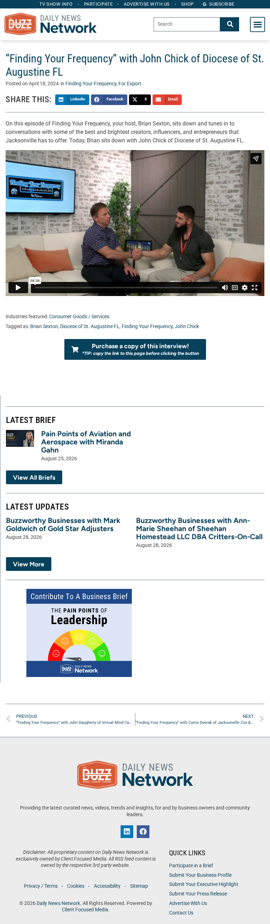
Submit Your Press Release (198, 894)
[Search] (229, 24)
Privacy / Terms (41, 886)
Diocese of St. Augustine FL (90, 326)
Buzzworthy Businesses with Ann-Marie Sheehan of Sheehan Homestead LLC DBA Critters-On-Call (199, 528)
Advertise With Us (188, 903)
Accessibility (107, 886)
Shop (187, 4)
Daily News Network (58, 903)
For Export (129, 84)
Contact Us (181, 913)
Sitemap (139, 886)
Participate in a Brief (191, 866)
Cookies (75, 886)
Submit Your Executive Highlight (203, 884)
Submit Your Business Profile (200, 875)
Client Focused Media (85, 910)
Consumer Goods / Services (79, 317)
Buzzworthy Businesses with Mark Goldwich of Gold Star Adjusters (63, 524)
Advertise (147, 4)
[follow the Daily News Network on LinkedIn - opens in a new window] (127, 831)
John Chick (187, 326)
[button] (257, 24)
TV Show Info (56, 4)
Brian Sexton (44, 326)
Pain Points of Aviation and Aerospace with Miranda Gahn (86, 441)
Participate (98, 4)
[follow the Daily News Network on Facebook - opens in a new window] (143, 831)
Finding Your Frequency (90, 84)
